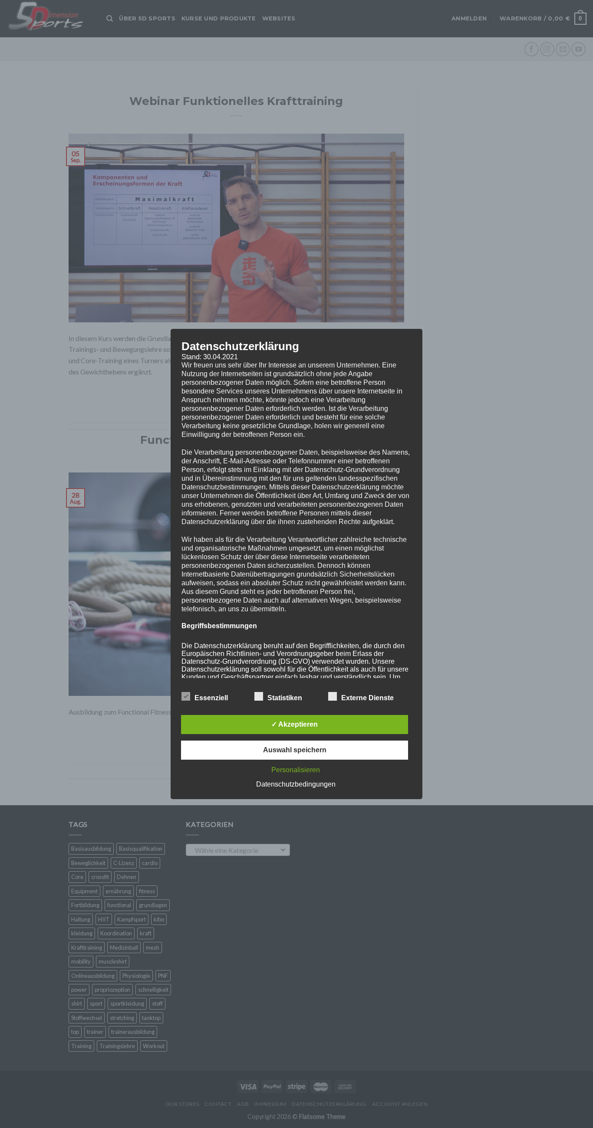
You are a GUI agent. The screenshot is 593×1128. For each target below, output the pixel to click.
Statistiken (284, 698)
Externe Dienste (367, 698)
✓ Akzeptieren (294, 724)
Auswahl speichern (294, 750)
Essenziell (211, 698)
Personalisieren (295, 770)
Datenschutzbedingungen (296, 784)
